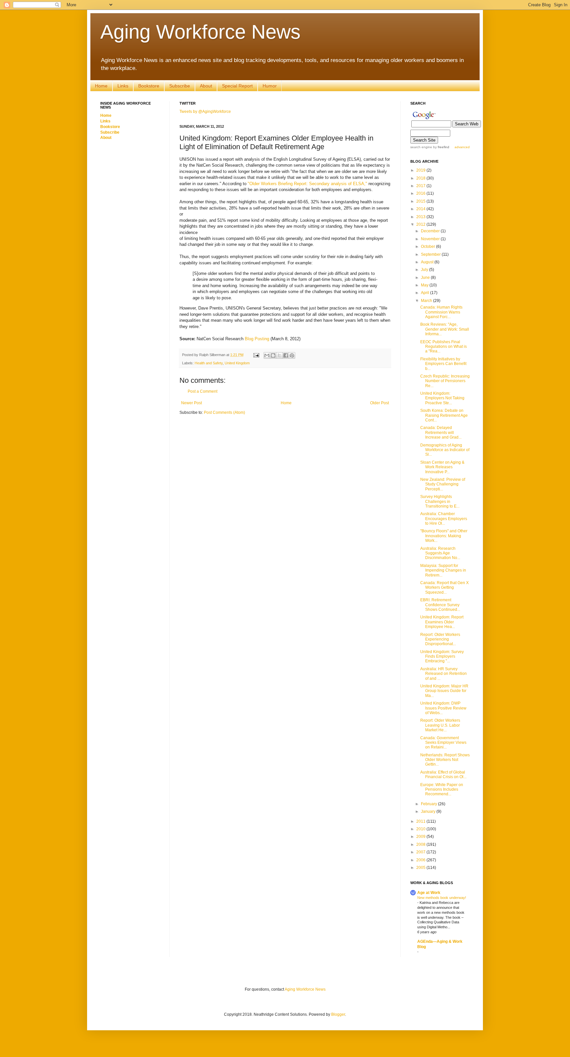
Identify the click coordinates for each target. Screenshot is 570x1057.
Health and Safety (209, 363)
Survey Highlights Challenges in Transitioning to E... (439, 501)
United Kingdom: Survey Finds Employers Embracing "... (442, 656)
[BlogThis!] (273, 355)
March (427, 300)
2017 (421, 185)
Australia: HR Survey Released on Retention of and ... (443, 674)
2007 (421, 852)
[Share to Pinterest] (292, 355)
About (206, 85)
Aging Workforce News (200, 32)
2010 (421, 829)
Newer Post (191, 403)
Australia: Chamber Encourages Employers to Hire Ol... (443, 519)
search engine (421, 147)
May (425, 285)
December (431, 231)
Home (101, 85)
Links (122, 85)
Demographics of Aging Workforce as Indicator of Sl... (444, 450)
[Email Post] (256, 355)
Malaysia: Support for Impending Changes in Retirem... (443, 570)
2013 (421, 217)
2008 (421, 844)
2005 (421, 867)
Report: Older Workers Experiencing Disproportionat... (440, 639)
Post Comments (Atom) (224, 412)
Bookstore (148, 85)
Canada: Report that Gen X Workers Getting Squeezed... (444, 587)
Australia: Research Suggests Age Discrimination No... (440, 553)
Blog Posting (257, 338)
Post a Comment (202, 391)
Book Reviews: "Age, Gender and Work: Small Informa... (444, 329)
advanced (462, 147)
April (425, 292)
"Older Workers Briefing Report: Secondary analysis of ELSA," (307, 183)
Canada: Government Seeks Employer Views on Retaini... (443, 743)
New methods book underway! (441, 898)
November (431, 239)
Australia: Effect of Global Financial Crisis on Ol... (443, 774)
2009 (421, 836)
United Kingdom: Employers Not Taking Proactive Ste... (442, 398)
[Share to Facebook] (285, 355)
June (426, 277)
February (429, 804)
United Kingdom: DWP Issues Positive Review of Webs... (443, 708)
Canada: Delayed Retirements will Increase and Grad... (440, 432)
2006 (421, 860)
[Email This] (267, 355)
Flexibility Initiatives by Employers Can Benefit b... (443, 364)
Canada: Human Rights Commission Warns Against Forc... (441, 312)
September (431, 254)
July (425, 269)
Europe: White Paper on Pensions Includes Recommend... (441, 789)
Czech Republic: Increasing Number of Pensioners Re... (445, 381)
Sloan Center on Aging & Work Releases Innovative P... (442, 467)
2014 (421, 209)
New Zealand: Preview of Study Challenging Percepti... (442, 484)
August (427, 262)
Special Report (237, 85)
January (428, 811)
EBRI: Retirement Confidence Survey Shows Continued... (440, 605)
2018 (421, 178)
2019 (421, 170)
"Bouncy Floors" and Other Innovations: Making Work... (443, 536)
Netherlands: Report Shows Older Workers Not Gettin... (445, 760)
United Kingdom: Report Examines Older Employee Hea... (441, 622)
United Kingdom (237, 363)
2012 (421, 224)
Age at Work (428, 892)
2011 (421, 821)
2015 (421, 201)
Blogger (338, 1014)
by (440, 147)
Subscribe (179, 85)
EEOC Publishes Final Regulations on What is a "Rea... (443, 347)
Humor (270, 85)
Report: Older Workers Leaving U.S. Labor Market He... (440, 725)
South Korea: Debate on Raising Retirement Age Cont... (444, 415)
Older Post (379, 403)
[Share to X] (279, 355)
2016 (421, 193)
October (428, 246)
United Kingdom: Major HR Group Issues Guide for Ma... (444, 691)
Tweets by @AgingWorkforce (205, 111)
